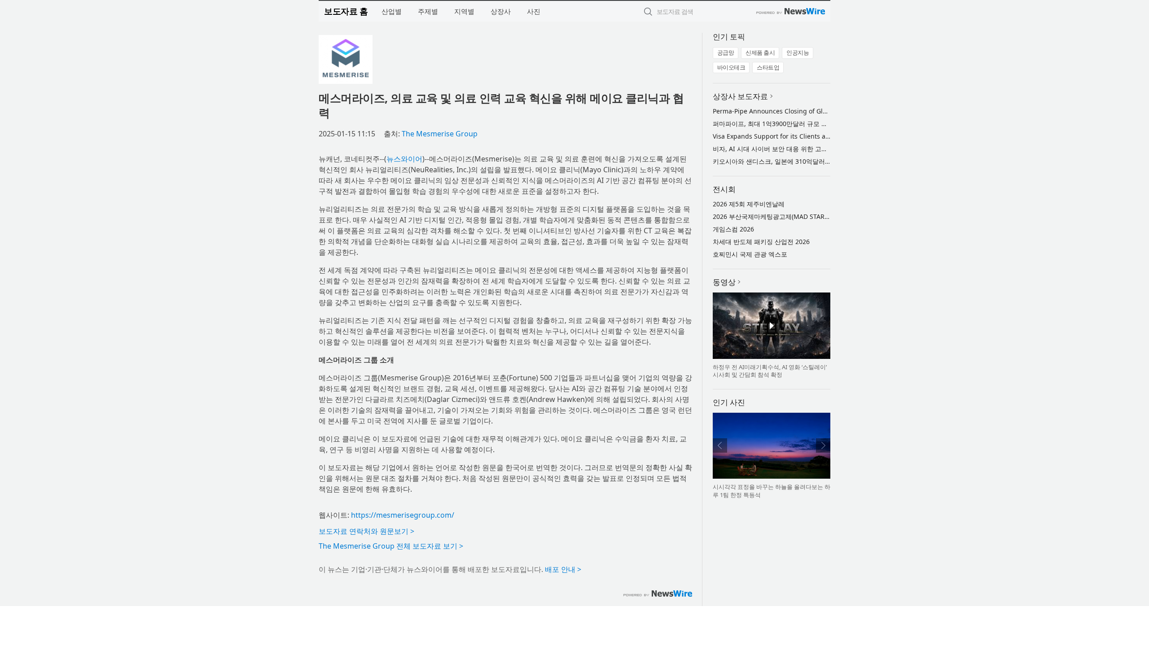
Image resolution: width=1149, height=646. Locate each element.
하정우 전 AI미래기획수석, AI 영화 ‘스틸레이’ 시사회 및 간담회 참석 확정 (770, 371)
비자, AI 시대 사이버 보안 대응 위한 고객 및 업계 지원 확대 (796, 148)
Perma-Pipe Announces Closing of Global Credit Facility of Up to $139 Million (828, 111)
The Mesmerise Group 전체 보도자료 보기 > (391, 546)
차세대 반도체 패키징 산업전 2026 (761, 241)
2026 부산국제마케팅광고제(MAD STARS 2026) (779, 216)
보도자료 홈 (346, 11)
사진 (533, 11)
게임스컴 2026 (733, 229)
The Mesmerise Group (440, 134)
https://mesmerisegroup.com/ (402, 515)
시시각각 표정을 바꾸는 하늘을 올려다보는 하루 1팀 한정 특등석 (771, 491)
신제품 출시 (760, 52)
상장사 (501, 11)
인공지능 (797, 52)
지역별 (464, 11)
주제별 (428, 11)
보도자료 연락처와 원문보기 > (366, 531)
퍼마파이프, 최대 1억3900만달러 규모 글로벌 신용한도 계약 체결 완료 (811, 123)
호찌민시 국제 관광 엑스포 (750, 254)
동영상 (724, 282)
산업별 (392, 11)
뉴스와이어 (404, 159)
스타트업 (768, 67)
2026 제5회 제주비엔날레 (749, 204)
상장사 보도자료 (740, 96)
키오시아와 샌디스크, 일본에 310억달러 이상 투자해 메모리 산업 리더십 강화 (821, 161)
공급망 (725, 52)
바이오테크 (731, 67)
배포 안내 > (563, 569)
